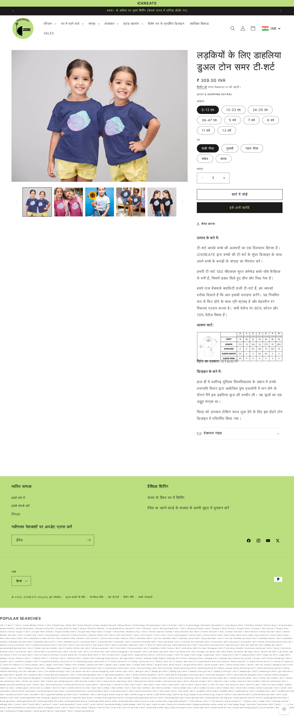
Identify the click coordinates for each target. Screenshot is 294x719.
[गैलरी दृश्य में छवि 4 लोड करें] (130, 202)
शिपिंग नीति (128, 597)
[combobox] (271, 28)
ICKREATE (30, 597)
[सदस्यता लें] (89, 540)
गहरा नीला (252, 148)
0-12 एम (208, 110)
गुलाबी (230, 148)
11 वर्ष (206, 130)
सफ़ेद (205, 158)
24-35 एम (260, 110)
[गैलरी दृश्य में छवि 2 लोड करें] (68, 202)
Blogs (15, 514)
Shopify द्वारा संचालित (49, 597)
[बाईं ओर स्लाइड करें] (16, 202)
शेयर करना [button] (208, 224)
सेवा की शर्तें (113, 597)
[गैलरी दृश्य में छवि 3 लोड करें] (99, 202)
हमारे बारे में (18, 498)
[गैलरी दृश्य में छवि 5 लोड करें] (161, 202)
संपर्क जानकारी (145, 597)
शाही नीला (208, 148)
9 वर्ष (270, 120)
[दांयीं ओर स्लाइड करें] (183, 202)
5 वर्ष (232, 120)
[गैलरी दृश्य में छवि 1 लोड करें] (37, 202)
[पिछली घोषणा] (13, 11)
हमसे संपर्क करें (20, 506)
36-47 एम (209, 120)
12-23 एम (233, 110)
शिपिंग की (202, 87)
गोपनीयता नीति (96, 597)
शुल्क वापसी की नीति (75, 597)
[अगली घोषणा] (281, 11)
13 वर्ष (226, 130)
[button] (49, 23)
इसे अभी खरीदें (240, 207)
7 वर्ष (251, 120)
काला (223, 158)
